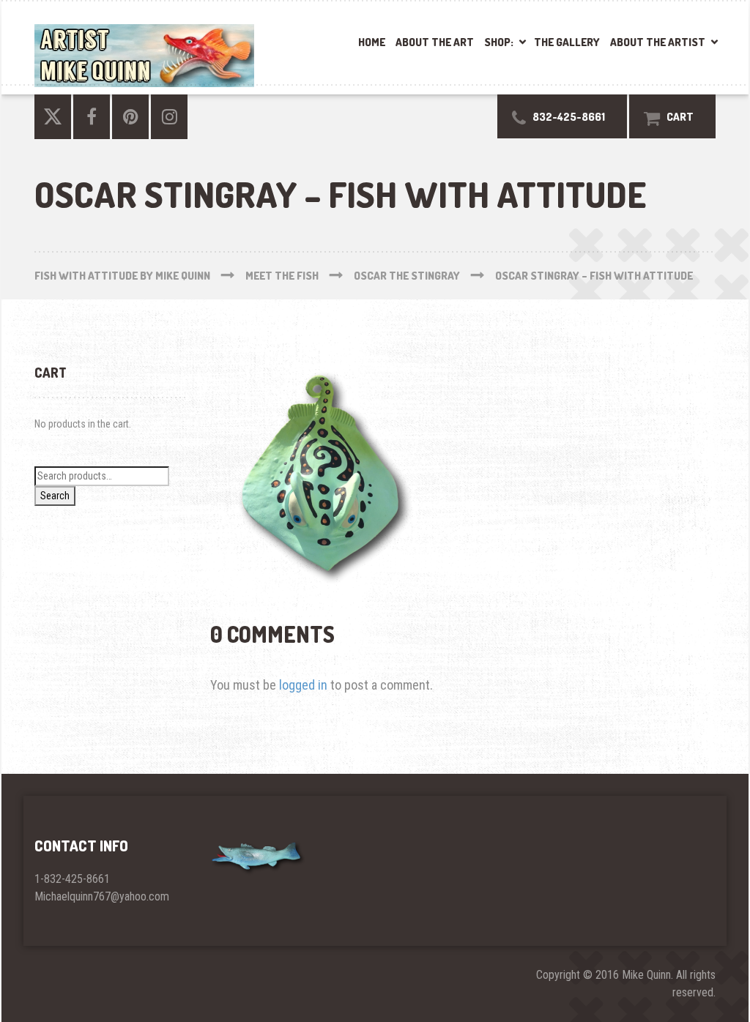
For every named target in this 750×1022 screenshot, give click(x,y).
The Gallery (567, 42)
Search (55, 495)
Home (371, 42)
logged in (303, 685)
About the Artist (657, 42)
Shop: (498, 42)
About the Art (435, 42)
